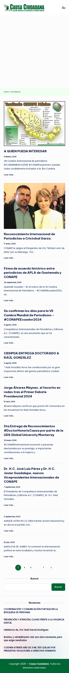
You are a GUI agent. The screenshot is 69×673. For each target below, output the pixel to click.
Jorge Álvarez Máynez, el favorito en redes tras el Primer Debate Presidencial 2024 (32, 392)
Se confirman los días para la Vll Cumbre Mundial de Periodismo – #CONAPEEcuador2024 (29, 315)
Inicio (6, 91)
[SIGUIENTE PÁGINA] (51, 567)
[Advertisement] (34, 51)
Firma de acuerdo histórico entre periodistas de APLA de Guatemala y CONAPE (32, 272)
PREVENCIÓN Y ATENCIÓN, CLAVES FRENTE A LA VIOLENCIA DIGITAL (34, 621)
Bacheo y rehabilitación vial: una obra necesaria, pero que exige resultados (33, 639)
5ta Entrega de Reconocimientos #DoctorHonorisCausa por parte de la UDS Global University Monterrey (33, 430)
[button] (51, 567)
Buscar (34, 578)
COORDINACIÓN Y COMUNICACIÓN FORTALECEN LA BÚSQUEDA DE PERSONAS (31, 611)
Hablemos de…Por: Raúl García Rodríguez (26, 629)
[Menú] (63, 8)
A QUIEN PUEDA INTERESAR (25, 151)
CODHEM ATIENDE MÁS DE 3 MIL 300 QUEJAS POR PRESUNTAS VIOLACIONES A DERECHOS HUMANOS (30, 649)
